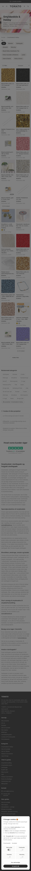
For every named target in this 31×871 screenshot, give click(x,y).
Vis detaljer (14, 843)
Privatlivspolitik (6, 843)
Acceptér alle (15, 866)
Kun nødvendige (15, 862)
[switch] (9, 850)
